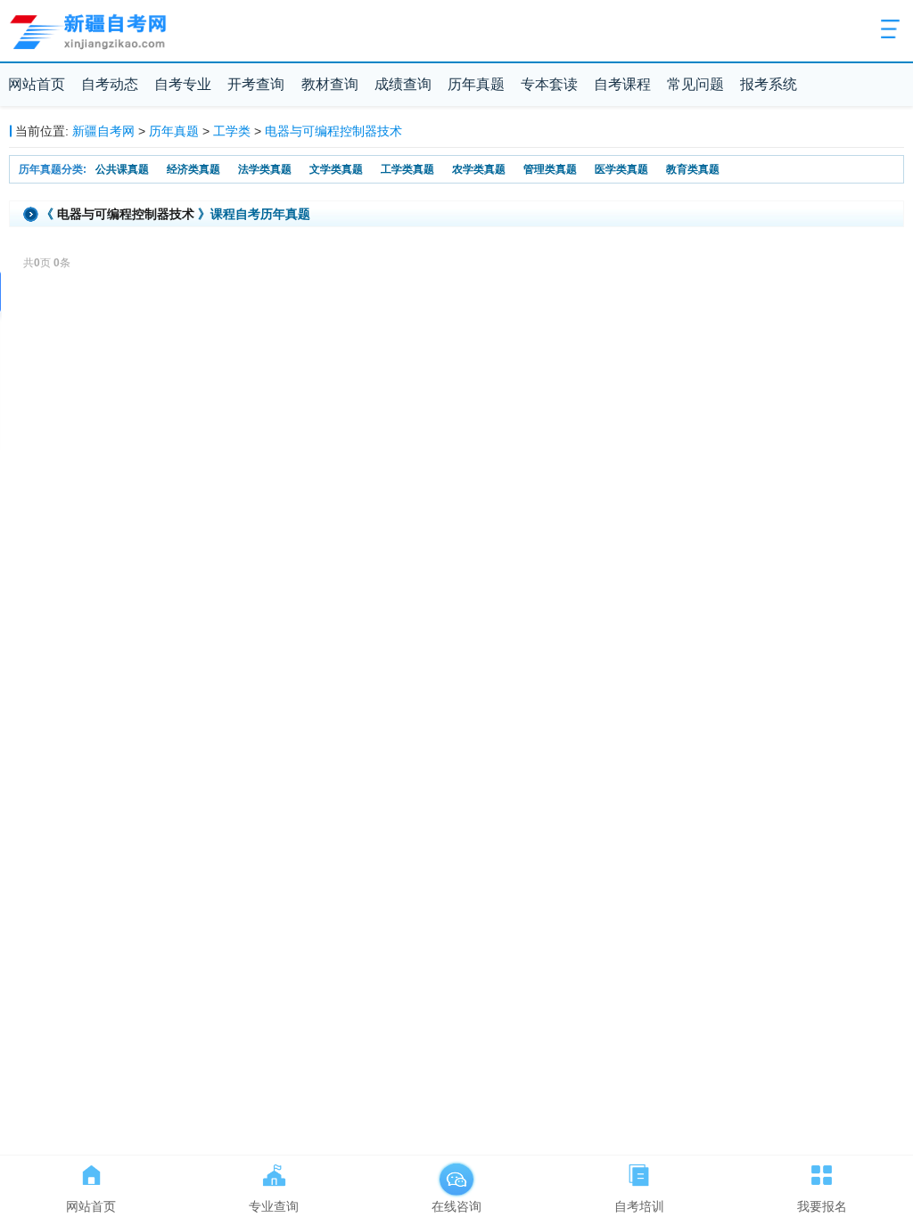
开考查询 (255, 84)
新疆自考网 (103, 131)
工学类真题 (407, 169)
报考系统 (768, 84)
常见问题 (695, 84)
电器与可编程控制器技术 (333, 131)
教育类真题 (693, 169)
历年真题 (476, 84)
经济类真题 (193, 169)
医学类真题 (621, 169)
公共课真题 (122, 169)
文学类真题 (336, 169)
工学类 (232, 131)
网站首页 (36, 84)
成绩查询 (403, 84)
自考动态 (109, 84)
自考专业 (182, 84)
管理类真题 (550, 169)
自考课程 (622, 84)
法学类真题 (265, 169)
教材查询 (329, 84)
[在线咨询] (457, 1172)
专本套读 (549, 84)
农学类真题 (479, 169)
